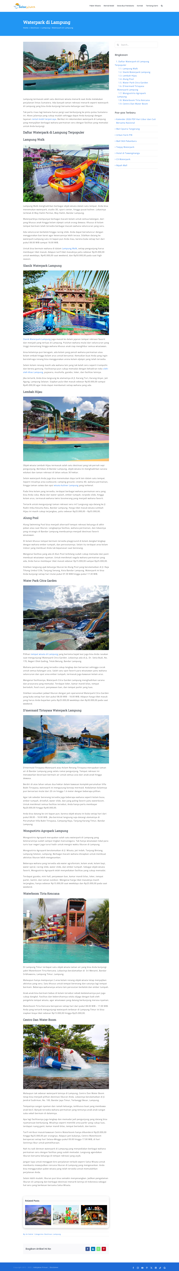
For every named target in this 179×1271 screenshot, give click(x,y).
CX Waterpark (123, 159)
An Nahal (29, 1234)
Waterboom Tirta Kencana (136, 100)
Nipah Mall (121, 165)
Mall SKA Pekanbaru (126, 141)
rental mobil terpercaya (44, 119)
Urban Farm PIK (124, 135)
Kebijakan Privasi (40, 1267)
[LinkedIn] (93, 1249)
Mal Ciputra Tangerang (128, 129)
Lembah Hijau (130, 75)
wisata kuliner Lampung (66, 485)
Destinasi (48, 1234)
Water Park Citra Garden (135, 82)
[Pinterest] (104, 1249)
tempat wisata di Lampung (44, 654)
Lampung (57, 1234)
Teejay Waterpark (125, 147)
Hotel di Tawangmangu (128, 153)
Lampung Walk (69, 248)
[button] (162, 5)
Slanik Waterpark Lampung (37, 339)
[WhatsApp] (98, 1249)
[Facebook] (87, 1249)
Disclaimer (54, 1267)
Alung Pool (128, 79)
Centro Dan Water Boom (135, 103)
